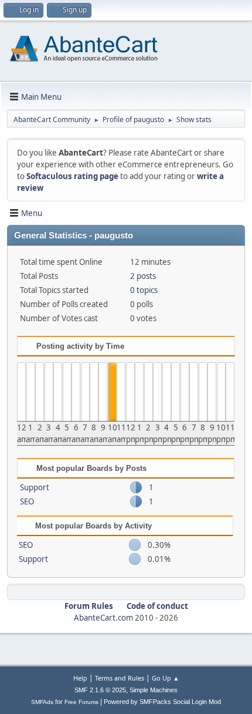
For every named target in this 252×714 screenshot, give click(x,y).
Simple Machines (154, 689)
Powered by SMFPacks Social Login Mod (162, 701)
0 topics (144, 290)
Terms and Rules (119, 677)
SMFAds (42, 702)
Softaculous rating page (72, 176)
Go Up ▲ (165, 677)
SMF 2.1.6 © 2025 (100, 689)
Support (34, 487)
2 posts (143, 276)
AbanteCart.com (103, 617)
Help (80, 677)
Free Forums (81, 702)
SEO (27, 501)
